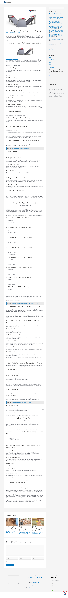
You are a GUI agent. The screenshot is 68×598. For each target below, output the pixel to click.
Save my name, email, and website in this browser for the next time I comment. (21, 561)
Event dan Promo (52, 59)
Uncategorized (51, 67)
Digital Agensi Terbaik (42, 594)
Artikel (27, 532)
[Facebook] (52, 577)
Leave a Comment (9, 32)
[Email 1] (57, 577)
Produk (14, 32)
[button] (46, 2)
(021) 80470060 (35, 585)
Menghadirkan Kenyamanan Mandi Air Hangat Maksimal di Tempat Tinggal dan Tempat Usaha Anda (56, 27)
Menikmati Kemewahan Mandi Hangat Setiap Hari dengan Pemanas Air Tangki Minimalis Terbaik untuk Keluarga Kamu (56, 50)
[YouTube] (55, 577)
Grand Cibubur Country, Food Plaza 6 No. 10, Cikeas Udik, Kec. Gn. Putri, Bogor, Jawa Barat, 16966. (34, 579)
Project (50, 64)
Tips (49, 65)
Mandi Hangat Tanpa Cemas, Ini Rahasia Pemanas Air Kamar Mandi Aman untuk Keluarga (56, 35)
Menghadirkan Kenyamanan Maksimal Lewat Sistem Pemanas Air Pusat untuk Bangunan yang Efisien (56, 14)
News (50, 60)
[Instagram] (53, 577)
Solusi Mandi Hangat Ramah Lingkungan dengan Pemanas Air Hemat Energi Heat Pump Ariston (37, 528)
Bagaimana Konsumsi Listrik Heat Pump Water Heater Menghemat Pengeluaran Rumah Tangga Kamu (24, 528)
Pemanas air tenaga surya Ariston (12, 59)
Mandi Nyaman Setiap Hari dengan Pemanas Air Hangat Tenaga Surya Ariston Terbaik (12, 528)
